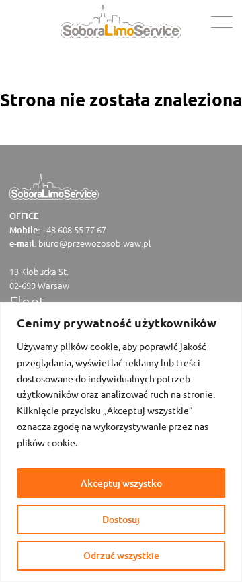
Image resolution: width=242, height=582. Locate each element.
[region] (121, 442)
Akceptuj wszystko (121, 482)
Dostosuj (121, 519)
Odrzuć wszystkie (121, 555)
